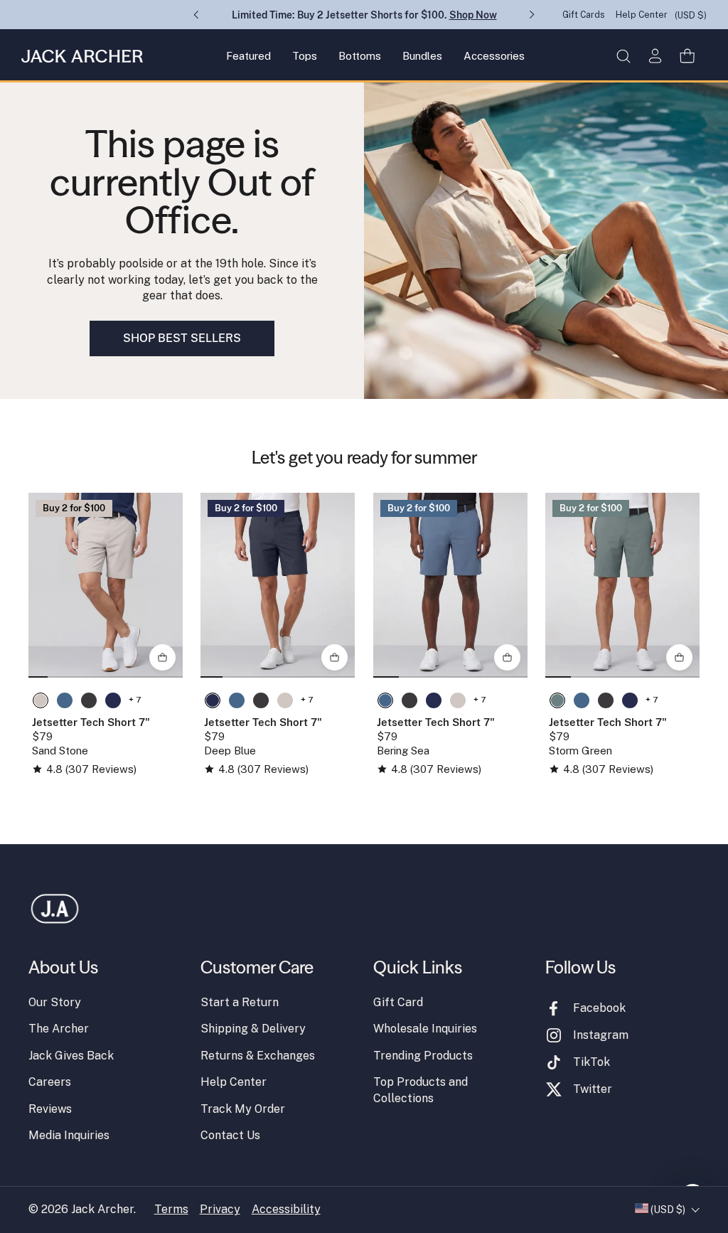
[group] (105, 585)
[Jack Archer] (82, 56)
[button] (623, 56)
